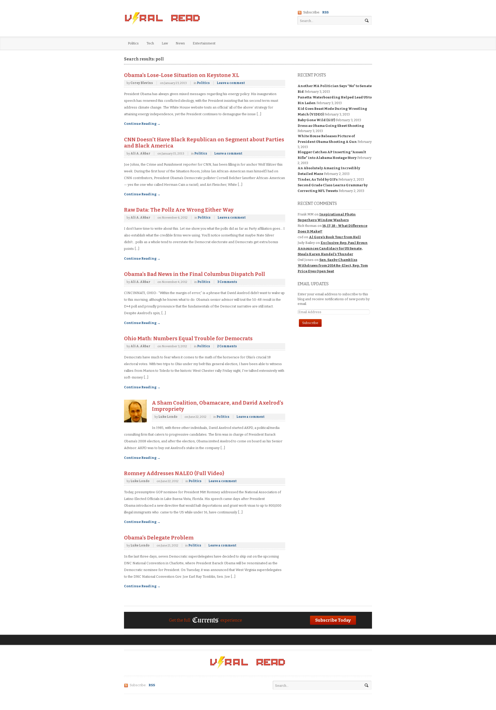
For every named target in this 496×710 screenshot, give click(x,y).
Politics (133, 43)
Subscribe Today (333, 620)
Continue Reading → (142, 124)
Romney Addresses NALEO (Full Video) (174, 473)
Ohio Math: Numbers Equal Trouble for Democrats (188, 338)
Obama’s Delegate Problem (158, 538)
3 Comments (227, 282)
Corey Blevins (141, 83)
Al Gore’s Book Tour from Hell (335, 237)
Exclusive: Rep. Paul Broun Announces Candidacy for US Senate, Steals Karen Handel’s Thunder (333, 248)
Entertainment (204, 43)
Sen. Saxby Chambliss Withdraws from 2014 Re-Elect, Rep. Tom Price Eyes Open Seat (333, 265)
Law (165, 43)
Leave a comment (231, 83)
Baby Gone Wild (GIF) (316, 120)
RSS (325, 12)
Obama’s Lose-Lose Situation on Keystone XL (181, 75)
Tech (150, 43)
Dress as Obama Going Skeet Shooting (331, 126)
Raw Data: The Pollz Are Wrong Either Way (179, 210)
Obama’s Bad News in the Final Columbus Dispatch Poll (194, 274)
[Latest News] (163, 18)
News (180, 43)
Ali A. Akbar (140, 153)
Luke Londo (167, 417)
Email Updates (313, 283)
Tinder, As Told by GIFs (318, 179)
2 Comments (227, 346)
